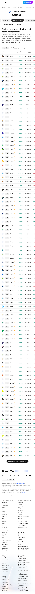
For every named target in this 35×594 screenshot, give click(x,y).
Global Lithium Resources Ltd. (12, 230)
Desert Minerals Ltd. (12, 242)
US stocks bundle (23, 527)
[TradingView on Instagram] (14, 475)
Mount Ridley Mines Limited (12, 92)
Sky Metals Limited (12, 379)
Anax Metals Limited (12, 129)
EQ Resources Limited (12, 76)
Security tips (21, 564)
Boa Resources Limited (12, 435)
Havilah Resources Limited (12, 161)
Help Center (21, 537)
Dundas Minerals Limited (12, 387)
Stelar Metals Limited (12, 258)
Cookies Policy (22, 560)
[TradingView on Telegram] (22, 475)
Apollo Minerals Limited (12, 72)
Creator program (6, 567)
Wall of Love (5, 563)
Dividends (4, 535)
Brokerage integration (24, 587)
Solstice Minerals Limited (12, 96)
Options (4, 546)
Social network (5, 562)
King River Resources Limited (12, 64)
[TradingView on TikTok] (26, 475)
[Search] (19, 2)
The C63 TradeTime (23, 550)
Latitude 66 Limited (12, 274)
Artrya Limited (12, 363)
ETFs (3, 509)
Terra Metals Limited (12, 375)
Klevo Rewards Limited (12, 88)
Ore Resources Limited (12, 419)
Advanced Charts (22, 578)
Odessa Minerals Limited (12, 359)
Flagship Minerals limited (12, 306)
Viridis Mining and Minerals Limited (12, 254)
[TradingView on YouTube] (10, 475)
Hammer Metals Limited (12, 310)
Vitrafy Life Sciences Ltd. (12, 395)
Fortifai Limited (12, 133)
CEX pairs (4, 514)
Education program (23, 590)
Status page (21, 567)
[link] (13, 24)
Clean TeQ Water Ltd (12, 266)
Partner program (22, 588)
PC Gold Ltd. (12, 153)
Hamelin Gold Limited (12, 157)
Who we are (21, 532)
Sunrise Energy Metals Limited (12, 84)
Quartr (23, 492)
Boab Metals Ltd (12, 294)
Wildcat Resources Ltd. (12, 455)
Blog (19, 535)
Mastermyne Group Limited (12, 226)
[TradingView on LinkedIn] (18, 475)
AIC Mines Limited (12, 423)
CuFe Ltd (12, 205)
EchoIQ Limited (12, 100)
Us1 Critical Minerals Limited (12, 439)
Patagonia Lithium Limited (12, 334)
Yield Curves (5, 544)
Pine (3, 518)
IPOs (3, 537)
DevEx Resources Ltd (12, 447)
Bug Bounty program (23, 566)
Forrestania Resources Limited (12, 391)
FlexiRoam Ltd (12, 149)
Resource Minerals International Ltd (12, 80)
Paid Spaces (5, 590)
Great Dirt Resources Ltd (12, 169)
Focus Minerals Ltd (12, 141)
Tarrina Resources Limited (12, 181)
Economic (4, 532)
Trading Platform (22, 580)
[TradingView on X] (3, 475)
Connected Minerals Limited (12, 314)
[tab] (6, 20)
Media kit (20, 541)
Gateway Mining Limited (12, 403)
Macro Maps (5, 548)
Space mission (22, 534)
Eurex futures (21, 525)
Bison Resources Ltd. (12, 56)
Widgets (20, 573)
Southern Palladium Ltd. (12, 351)
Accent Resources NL (12, 60)
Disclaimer (21, 557)
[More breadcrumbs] (9, 7)
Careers (20, 539)
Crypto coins (5, 513)
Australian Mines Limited (12, 234)
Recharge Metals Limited (12, 431)
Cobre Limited (12, 113)
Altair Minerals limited (12, 193)
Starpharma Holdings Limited (12, 125)
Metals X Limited (12, 278)
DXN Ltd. (12, 165)
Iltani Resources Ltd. (12, 399)
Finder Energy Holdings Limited (12, 213)
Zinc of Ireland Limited (12, 355)
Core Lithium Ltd (12, 322)
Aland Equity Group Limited (12, 137)
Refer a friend (5, 565)
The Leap (20, 518)
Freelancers (5, 588)
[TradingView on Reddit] (30, 475)
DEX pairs (4, 516)
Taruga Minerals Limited (12, 443)
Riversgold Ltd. (12, 262)
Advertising (21, 585)
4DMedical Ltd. (12, 105)
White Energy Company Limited (12, 109)
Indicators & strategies (8, 585)
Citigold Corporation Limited (12, 342)
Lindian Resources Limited (12, 217)
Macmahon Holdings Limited (12, 451)
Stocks (3, 507)
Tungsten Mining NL (12, 246)
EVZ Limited (12, 250)
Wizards (4, 586)
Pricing (20, 504)
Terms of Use (21, 555)
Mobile (3, 555)
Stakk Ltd (12, 346)
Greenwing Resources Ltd (12, 330)
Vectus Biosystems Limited (12, 411)
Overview (20, 513)
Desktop (4, 557)
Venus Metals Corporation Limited (12, 302)
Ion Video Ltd (12, 173)
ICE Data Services (20, 483)
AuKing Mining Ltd (12, 201)
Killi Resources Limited (12, 121)
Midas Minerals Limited (12, 177)
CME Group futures (23, 523)
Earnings (4, 534)
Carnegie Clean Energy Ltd (12, 367)
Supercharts (5, 502)
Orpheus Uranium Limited (12, 189)
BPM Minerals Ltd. (12, 326)
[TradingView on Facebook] (7, 475)
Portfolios (4, 542)
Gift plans (20, 507)
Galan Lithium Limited (12, 371)
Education (4, 578)
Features (20, 502)
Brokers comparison (23, 516)
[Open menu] (2, 2)
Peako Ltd (12, 221)
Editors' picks (5, 579)
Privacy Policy (22, 558)
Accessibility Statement (24, 562)
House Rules (5, 569)
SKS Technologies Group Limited (12, 286)
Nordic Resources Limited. (12, 427)
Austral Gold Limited (12, 290)
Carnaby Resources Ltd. (12, 298)
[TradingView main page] (6, 2)
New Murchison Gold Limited (12, 197)
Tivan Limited (12, 415)
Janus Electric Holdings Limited (12, 407)
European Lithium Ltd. (12, 282)
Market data (21, 506)
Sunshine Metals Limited (12, 338)
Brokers (20, 514)
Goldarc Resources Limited (12, 318)
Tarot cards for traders (24, 548)
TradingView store (23, 546)
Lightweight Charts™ (23, 576)
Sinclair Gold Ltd (12, 185)
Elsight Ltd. (12, 270)
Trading (4, 576)
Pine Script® (5, 550)
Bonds (3, 511)
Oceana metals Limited (12, 145)
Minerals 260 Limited (12, 117)
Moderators (5, 571)
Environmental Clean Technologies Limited (12, 383)
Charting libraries (22, 574)
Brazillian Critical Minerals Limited (12, 209)
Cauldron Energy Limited (12, 68)
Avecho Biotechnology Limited (12, 238)
